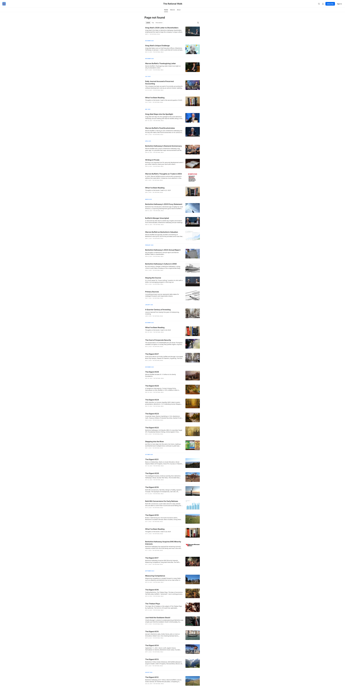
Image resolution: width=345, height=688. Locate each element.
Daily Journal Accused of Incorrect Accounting (159, 82)
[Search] (319, 4)
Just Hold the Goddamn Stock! (157, 618)
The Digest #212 (152, 677)
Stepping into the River (154, 442)
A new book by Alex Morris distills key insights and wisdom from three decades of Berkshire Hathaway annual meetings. (164, 221)
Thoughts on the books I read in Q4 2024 (158, 330)
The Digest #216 (152, 590)
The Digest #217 (151, 558)
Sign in (339, 4)
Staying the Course (153, 278)
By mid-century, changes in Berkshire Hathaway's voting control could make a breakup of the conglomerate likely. (162, 267)
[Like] (146, 510)
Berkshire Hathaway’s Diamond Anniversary (163, 146)
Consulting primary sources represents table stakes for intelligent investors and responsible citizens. (162, 295)
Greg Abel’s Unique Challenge (157, 46)
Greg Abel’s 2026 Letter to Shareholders (161, 28)
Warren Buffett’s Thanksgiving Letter (160, 63)
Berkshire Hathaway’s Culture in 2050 (161, 264)
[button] (166, 10)
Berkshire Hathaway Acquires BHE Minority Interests (163, 543)
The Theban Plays (152, 604)
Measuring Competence (155, 576)
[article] (172, 32)
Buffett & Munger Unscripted (157, 218)
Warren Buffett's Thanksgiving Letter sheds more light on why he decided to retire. (163, 67)
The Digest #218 (152, 515)
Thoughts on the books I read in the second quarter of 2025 (163, 100)
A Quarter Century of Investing (158, 310)
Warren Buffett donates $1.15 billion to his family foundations (160, 375)
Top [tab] (153, 22)
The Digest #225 (152, 386)
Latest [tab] (148, 22)
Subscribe (330, 4)
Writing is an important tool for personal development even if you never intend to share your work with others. (164, 163)
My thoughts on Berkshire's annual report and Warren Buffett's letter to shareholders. (162, 253)
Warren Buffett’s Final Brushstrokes (160, 128)
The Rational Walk (155, 34)
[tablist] (154, 22)
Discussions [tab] (159, 22)
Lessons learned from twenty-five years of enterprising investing (162, 313)
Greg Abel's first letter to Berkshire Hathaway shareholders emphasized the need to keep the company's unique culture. (163, 31)
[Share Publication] (323, 4)
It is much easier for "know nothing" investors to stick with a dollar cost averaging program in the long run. (163, 281)
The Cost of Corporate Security (158, 340)
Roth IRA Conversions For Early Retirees (161, 501)
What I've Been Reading (155, 327)
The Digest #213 (152, 659)
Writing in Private (152, 160)
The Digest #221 (152, 459)
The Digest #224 (152, 400)
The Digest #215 (152, 631)
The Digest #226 (152, 372)
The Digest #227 (152, 354)
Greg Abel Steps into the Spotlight (159, 114)
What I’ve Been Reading (155, 98)
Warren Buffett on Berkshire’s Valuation (161, 232)
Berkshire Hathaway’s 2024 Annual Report (162, 250)
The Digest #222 (152, 428)
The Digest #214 (152, 645)
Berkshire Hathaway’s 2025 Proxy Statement (163, 204)
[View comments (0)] (159, 334)
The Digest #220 (152, 473)
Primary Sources (152, 292)
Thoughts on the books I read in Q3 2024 (158, 531)
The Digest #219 (152, 487)
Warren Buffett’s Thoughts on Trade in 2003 (163, 174)
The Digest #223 (152, 414)
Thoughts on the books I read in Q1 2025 (158, 190)
